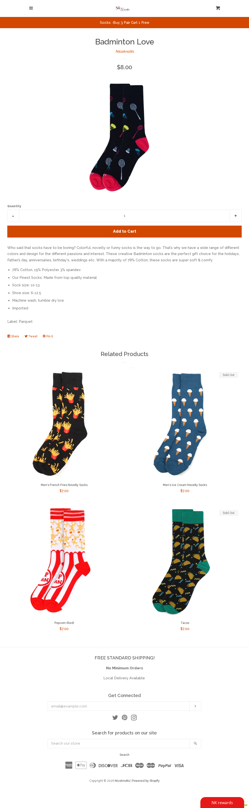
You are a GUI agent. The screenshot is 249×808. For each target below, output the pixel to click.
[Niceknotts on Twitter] (115, 718)
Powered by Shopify (146, 780)
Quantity (14, 206)
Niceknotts (125, 51)
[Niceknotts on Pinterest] (125, 718)
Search (124, 755)
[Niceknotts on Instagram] (134, 718)
